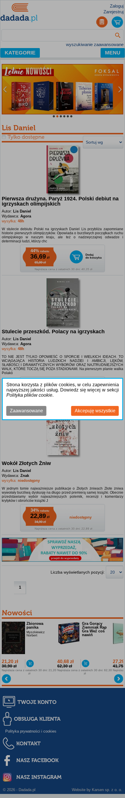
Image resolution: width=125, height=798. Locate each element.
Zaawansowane (26, 410)
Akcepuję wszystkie (95, 410)
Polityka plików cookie (29, 395)
